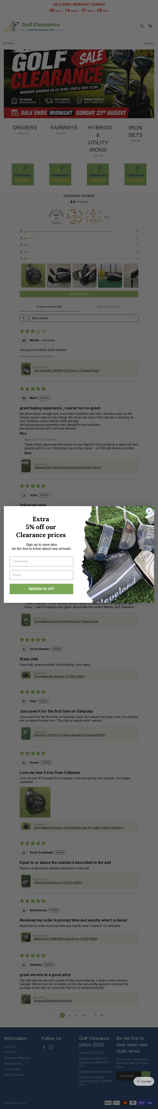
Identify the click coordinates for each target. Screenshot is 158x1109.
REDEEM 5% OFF (41, 589)
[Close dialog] (149, 511)
